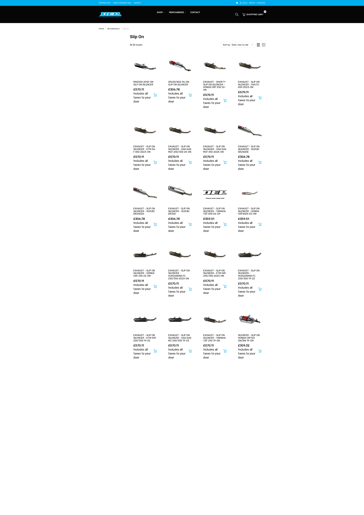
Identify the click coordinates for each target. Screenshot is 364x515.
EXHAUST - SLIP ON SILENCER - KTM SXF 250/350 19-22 (144, 338)
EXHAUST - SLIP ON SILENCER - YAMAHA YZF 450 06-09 (214, 211)
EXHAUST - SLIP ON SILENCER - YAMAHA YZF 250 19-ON (214, 338)
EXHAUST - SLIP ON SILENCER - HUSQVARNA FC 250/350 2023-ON (179, 274)
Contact (137, 3)
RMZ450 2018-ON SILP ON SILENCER (143, 83)
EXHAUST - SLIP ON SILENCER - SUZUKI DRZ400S (144, 211)
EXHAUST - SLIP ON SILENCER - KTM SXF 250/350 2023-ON (214, 273)
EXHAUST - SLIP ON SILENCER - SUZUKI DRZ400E (248, 149)
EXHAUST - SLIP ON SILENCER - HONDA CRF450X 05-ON (248, 211)
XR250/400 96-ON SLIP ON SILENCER (178, 83)
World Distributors (122, 3)
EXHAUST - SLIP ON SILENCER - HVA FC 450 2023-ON (248, 84)
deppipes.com (104, 3)
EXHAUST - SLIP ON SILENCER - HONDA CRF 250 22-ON (144, 273)
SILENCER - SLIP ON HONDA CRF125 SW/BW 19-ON (249, 338)
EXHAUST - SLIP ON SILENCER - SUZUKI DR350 (179, 211)
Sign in (252, 3)
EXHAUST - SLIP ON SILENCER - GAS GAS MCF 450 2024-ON (214, 149)
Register (261, 3)
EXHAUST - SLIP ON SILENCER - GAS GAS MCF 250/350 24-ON (179, 149)
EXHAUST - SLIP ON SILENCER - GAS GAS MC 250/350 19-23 (179, 338)
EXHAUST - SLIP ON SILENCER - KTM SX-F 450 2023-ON (144, 149)
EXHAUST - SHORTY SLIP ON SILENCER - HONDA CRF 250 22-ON (214, 85)
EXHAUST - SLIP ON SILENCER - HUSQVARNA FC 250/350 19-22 (248, 274)
